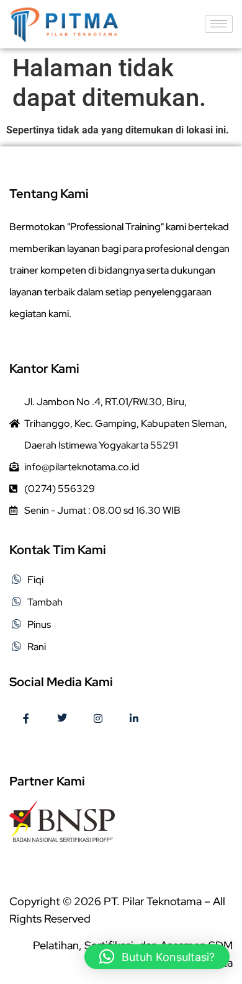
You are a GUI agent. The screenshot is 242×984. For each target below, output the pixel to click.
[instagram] (98, 719)
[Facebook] (26, 719)
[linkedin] (134, 719)
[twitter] (62, 719)
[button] (157, 956)
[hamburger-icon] (219, 24)
